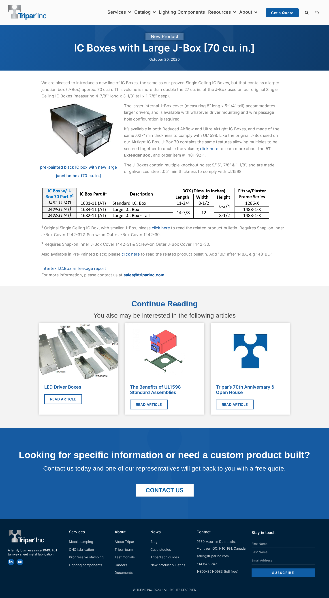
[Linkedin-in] (11, 562)
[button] (306, 12)
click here (209, 148)
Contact (204, 532)
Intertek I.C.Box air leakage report (73, 268)
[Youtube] (20, 562)
